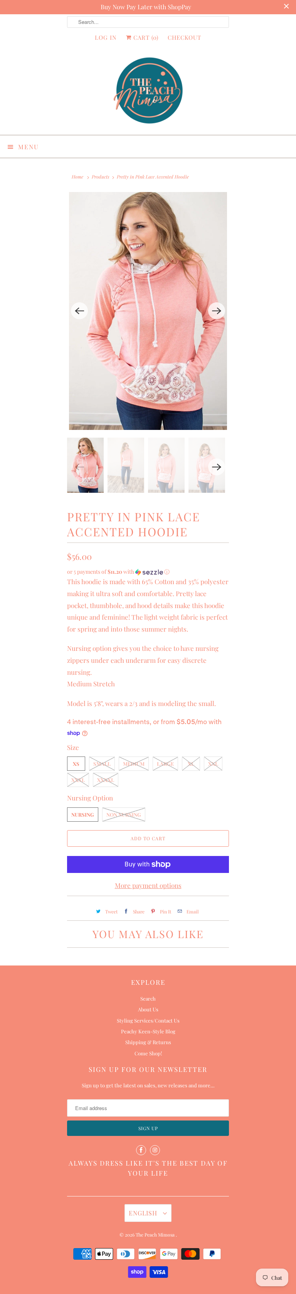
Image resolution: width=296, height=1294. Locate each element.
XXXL (78, 780)
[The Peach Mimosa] (148, 92)
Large (165, 763)
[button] (148, 572)
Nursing (82, 814)
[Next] (216, 310)
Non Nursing (123, 814)
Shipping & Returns (148, 1042)
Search (148, 998)
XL (191, 763)
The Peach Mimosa (156, 1235)
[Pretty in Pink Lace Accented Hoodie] (148, 311)
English (144, 1213)
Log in (106, 37)
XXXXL (105, 780)
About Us (148, 1009)
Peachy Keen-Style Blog (148, 1031)
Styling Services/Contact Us (148, 1020)
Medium (134, 763)
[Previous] (79, 310)
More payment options (148, 885)
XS (76, 763)
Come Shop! (148, 1053)
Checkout (184, 37)
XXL (213, 763)
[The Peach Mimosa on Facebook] (141, 1150)
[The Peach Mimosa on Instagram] (155, 1150)
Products (100, 177)
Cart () (144, 37)
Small (102, 763)
